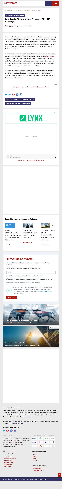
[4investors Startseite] (10, 3)
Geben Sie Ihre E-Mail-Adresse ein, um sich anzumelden (23, 268)
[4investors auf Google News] (17, 94)
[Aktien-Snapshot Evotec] (46, 442)
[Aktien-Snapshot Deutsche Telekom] (40, 442)
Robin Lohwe (24, 26)
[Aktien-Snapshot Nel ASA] (52, 442)
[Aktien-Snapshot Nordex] (34, 446)
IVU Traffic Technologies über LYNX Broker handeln (31, 122)
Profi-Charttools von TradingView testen (31, 161)
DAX (34, 454)
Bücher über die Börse (9, 454)
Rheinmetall (28, 230)
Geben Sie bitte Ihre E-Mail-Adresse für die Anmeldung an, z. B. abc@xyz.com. (24, 275)
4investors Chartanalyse (10, 458)
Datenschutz (30, 479)
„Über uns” (31, 417)
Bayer (8, 230)
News (52, 56)
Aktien (11, 10)
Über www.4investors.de (13, 479)
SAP (55, 225)
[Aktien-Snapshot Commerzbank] (52, 438)
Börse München (8, 464)
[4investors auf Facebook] (21, 94)
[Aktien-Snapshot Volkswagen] (52, 446)
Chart (48, 56)
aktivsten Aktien (14, 442)
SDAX (34, 458)
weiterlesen (9, 245)
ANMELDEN (11, 297)
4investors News (8, 460)
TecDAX (35, 460)
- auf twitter (29, 26)
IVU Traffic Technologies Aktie (18, 103)
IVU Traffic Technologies (18, 10)
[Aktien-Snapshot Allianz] (34, 438)
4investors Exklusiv (8, 456)
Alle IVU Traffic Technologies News (20, 99)
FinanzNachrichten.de (9, 462)
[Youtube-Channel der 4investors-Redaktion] (13, 94)
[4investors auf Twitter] (10, 94)
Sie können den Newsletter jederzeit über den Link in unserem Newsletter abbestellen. (23, 283)
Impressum (23, 479)
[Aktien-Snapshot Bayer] (40, 438)
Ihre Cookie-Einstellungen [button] (40, 479)
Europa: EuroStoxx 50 (38, 470)
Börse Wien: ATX (37, 468)
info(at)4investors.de (17, 423)
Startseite (5, 479)
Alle (55, 3)
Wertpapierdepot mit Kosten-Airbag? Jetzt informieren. (31, 87)
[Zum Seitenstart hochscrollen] (59, 475)
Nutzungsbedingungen (45, 291)
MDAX (34, 456)
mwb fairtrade (7, 466)
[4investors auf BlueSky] (6, 94)
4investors (7, 10)
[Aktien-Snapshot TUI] (40, 446)
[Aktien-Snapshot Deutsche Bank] (34, 442)
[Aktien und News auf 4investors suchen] (48, 3)
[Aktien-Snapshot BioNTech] (46, 438)
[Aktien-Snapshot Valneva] (46, 446)
